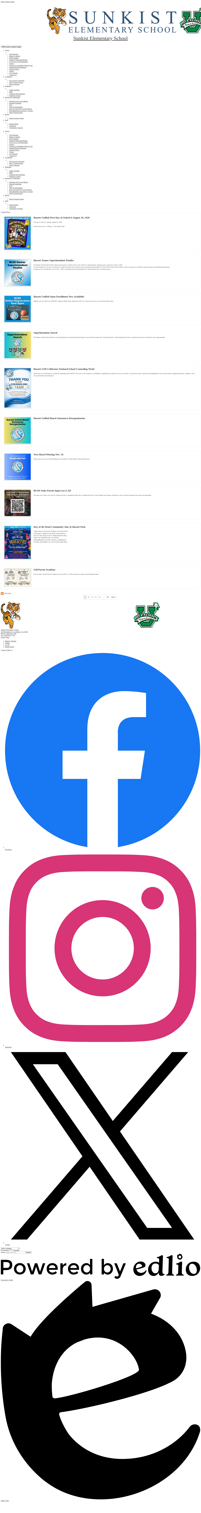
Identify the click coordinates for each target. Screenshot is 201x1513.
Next (113, 597)
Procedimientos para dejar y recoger (21, 111)
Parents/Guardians (15, 103)
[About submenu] (6, 133)
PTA (10, 105)
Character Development (17, 94)
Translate (16, 1250)
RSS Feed (7, 593)
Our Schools (13, 73)
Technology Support (16, 128)
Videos (11, 71)
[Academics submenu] (6, 79)
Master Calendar (14, 56)
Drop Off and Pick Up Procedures (20, 109)
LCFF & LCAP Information (18, 62)
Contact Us (13, 75)
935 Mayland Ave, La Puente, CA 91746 (14, 632)
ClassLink (12, 126)
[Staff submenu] (6, 122)
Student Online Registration (18, 60)
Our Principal (13, 54)
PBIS (11, 92)
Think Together (14, 90)
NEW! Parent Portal (16, 113)
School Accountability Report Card (20, 65)
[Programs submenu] (6, 88)
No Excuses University (16, 81)
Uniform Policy (14, 69)
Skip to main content (7, 2)
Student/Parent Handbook (17, 67)
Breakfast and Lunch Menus (18, 101)
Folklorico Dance (15, 96)
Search (3, 1252)
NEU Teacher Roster (16, 82)
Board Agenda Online (16, 118)
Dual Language (14, 84)
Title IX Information (16, 107)
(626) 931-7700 (11, 634)
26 (108, 597)
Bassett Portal (13, 124)
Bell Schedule (13, 58)
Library (11, 64)
